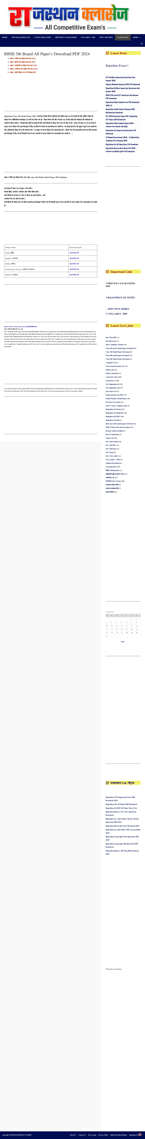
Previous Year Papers (66, 37)
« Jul (122, 641)
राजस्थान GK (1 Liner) (113, 481)
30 (137, 633)
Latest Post (123, 37)
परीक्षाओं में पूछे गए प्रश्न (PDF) (115, 474)
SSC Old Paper (111, 448)
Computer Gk (111, 362)
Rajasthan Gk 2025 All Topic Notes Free (121, 808)
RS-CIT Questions (112, 434)
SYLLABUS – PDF (88, 37)
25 (112, 633)
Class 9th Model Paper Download (118, 359)
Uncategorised (111, 466)
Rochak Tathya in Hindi (114, 431)
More (135, 37)
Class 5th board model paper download (120, 348)
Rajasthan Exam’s (117, 65)
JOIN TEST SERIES (118, 309)
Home (4, 37)
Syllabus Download (113, 463)
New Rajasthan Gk (21, 37)
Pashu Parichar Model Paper (116, 398)
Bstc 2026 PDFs (106, 37)
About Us (73, 1135)
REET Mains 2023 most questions (118, 427)
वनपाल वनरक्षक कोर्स (112, 488)
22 (132, 629)
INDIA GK (110, 370)
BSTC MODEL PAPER (114, 344)
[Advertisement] (50, 92)
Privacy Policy (103, 1135)
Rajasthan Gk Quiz (113, 420)
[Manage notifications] (140, 1134)
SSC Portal (110, 452)
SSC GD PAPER (112, 441)
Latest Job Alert (42, 37)
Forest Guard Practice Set (115, 366)
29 (132, 633)
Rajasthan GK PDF (113, 416)
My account (92, 1135)
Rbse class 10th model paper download (120, 423)
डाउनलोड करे (74, 252)
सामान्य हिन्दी (110, 492)
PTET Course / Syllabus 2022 (116, 405)
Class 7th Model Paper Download (118, 352)
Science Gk (110, 438)
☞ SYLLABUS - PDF (116, 313)
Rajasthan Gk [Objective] (115, 413)
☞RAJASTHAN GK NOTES (120, 297)
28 (127, 633)
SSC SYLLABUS (112, 456)
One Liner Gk (111, 391)
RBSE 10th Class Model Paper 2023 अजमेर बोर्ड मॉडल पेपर (20, 327)
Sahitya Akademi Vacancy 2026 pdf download (123, 84)
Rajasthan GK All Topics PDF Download (121, 804)
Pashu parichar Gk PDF (114, 395)
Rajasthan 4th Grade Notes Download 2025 (122, 826)
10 (107, 626)
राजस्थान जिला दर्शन (112, 484)
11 (112, 626)
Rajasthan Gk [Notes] (113, 409)
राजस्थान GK (110, 477)
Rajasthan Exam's (135, 1135)
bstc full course (111, 341)
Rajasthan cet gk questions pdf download (122, 144)
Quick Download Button (119, 1135)
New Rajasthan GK (113, 388)
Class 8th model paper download (117, 355)
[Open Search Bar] (142, 43)
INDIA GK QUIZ (112, 373)
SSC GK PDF (111, 445)
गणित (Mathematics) (113, 470)
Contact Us (82, 1135)
